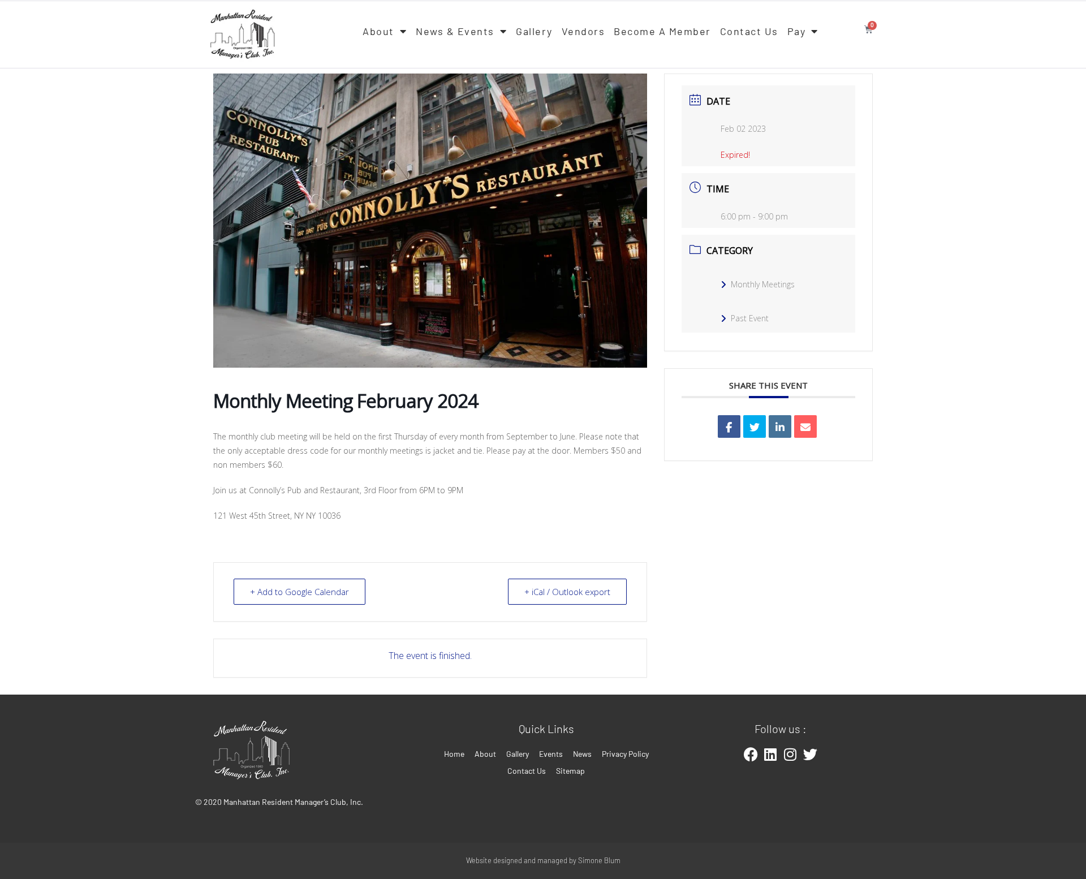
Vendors (583, 31)
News (582, 754)
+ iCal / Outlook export (567, 591)
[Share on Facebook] (729, 426)
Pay (796, 31)
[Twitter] (809, 754)
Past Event (750, 318)
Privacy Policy (625, 754)
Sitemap (570, 770)
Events (551, 754)
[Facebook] (750, 754)
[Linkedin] (780, 426)
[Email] (805, 426)
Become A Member (662, 31)
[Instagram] (790, 754)
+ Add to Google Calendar (299, 591)
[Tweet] (754, 426)
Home (454, 754)
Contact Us (749, 31)
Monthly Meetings (763, 284)
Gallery (534, 31)
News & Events (455, 31)
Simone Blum (599, 860)
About (378, 31)
